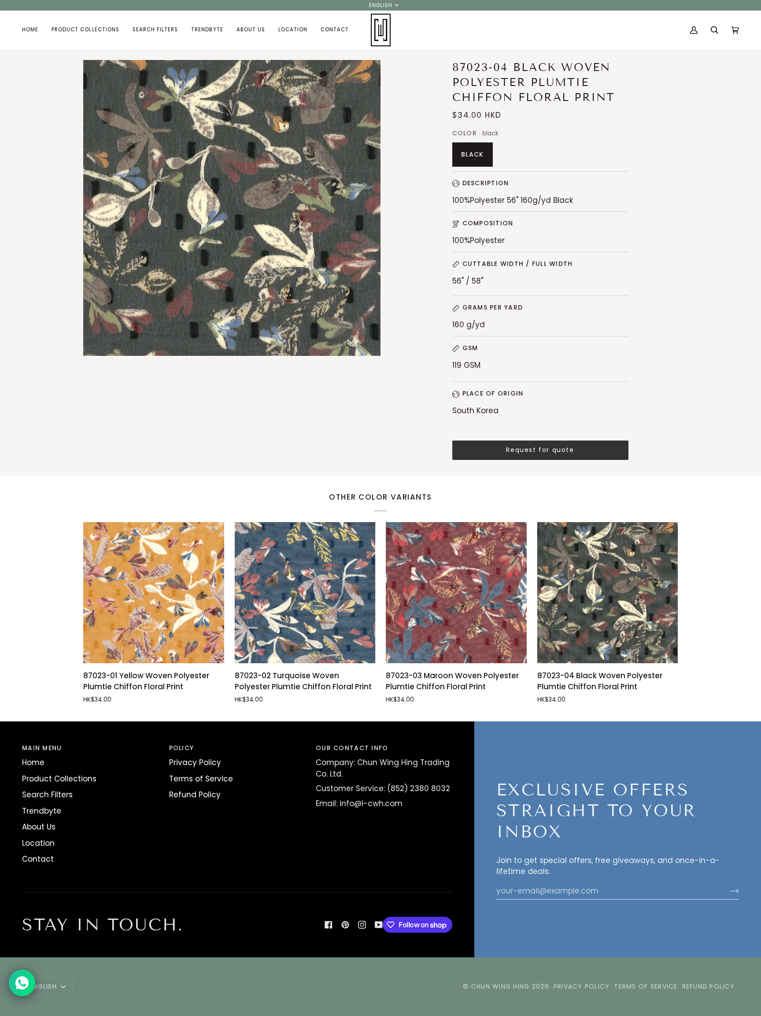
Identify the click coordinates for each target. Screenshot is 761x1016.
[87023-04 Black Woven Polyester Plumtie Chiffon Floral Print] (607, 592)
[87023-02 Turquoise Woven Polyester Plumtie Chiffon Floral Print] (305, 592)
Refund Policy (195, 794)
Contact (38, 859)
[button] (85, 30)
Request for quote (540, 449)
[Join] (727, 891)
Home (33, 762)
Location (38, 843)
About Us (38, 827)
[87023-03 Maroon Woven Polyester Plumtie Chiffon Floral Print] (456, 592)
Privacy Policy (195, 762)
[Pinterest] (345, 925)
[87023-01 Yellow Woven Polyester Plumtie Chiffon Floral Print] (153, 592)
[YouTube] (379, 925)
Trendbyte (41, 811)
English (380, 5)
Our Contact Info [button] (352, 747)
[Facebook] (328, 925)
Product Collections (59, 778)
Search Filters (47, 794)
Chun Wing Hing (500, 986)
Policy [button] (181, 747)
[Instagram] (362, 925)
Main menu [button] (42, 747)
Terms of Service (201, 778)
